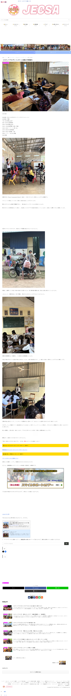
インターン (17, 52)
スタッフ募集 (45, 682)
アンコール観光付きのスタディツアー (48, 681)
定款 (22, 684)
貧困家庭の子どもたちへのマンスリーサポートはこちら (14, 449)
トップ (3, 681)
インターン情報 (66, 684)
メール (5, 695)
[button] (69, 19)
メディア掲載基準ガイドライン (45, 684)
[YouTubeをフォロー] (37, 597)
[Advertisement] (35, 35)
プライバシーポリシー (16, 684)
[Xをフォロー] (32, 597)
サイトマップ (54, 684)
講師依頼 (58, 682)
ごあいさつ (7, 681)
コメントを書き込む (35, 672)
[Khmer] (5, 1)
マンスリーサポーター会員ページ (35, 682)
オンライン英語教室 (25, 682)
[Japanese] (4, 1)
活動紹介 (38, 681)
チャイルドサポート (16, 682)
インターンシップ (59, 681)
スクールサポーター (8, 682)
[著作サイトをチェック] (29, 597)
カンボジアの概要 (13, 681)
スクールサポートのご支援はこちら (10, 458)
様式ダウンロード (61, 685)
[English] (2, 1)
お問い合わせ (60, 684)
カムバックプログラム (52, 682)
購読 (66, 543)
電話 (5, 691)
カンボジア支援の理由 (21, 681)
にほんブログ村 (5, 514)
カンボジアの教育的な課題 (31, 681)
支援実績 (9, 684)
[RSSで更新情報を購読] (42, 597)
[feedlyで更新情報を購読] (39, 597)
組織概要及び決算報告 (65, 682)
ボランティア (53, 52)
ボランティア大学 (66, 681)
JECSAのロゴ (26, 684)
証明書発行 (67, 685)
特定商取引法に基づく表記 (34, 684)
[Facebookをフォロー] (34, 597)
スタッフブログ (6, 582)
